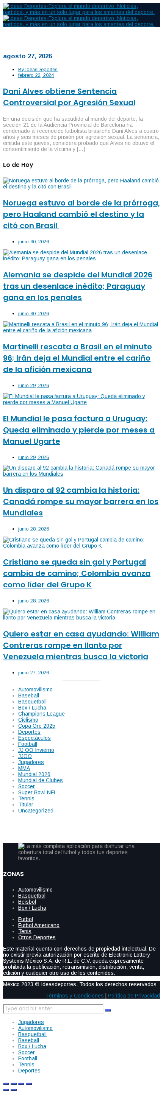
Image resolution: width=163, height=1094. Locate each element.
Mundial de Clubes (40, 780)
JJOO (25, 756)
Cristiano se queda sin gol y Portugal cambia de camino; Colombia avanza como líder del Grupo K (76, 573)
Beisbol (27, 902)
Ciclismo (28, 720)
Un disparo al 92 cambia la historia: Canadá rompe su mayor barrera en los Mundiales (80, 501)
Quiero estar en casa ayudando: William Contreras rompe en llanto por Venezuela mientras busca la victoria (81, 645)
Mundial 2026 (34, 774)
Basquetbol (31, 896)
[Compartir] (21, 1084)
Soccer (26, 786)
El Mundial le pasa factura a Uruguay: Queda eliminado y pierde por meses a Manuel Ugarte (79, 430)
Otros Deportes (37, 937)
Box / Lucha (32, 708)
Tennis (26, 798)
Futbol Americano (39, 925)
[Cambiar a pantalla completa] (14, 1084)
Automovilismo (35, 689)
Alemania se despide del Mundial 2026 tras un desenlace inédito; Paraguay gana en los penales (77, 286)
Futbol (25, 919)
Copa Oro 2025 (36, 726)
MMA (24, 768)
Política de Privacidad (134, 996)
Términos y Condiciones (74, 996)
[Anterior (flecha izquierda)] (6, 1090)
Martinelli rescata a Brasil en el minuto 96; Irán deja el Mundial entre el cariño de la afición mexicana (77, 358)
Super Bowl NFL (37, 792)
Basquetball (32, 702)
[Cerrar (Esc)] (29, 1084)
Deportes (29, 732)
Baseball (28, 696)
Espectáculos (34, 738)
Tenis (24, 931)
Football (27, 744)
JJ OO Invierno (36, 750)
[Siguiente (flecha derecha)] (14, 1090)
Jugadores (31, 762)
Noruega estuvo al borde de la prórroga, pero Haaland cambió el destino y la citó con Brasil (81, 214)
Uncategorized (35, 811)
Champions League (41, 714)
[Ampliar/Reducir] (6, 1084)
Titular (25, 804)
